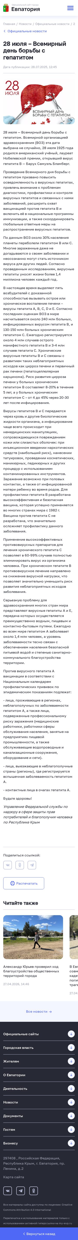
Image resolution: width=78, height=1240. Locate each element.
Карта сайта (13, 1177)
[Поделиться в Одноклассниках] (19, 866)
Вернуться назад (40, 1234)
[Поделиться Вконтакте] (7, 866)
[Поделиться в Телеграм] (32, 866)
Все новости (36, 1011)
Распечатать (26, 883)
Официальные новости (27, 31)
